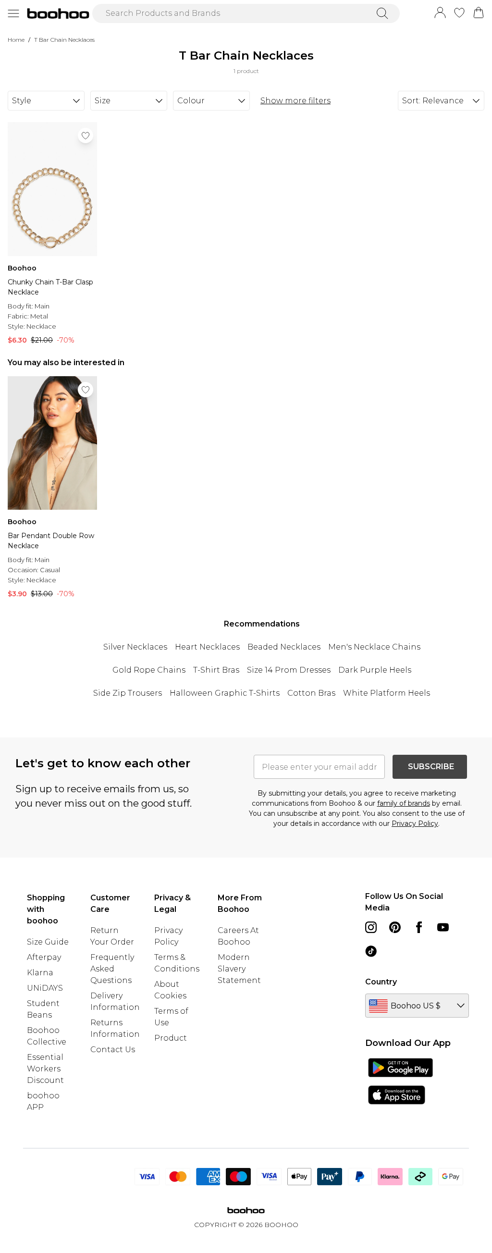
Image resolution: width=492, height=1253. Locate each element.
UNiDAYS (45, 988)
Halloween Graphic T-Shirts (225, 693)
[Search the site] (382, 13)
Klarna (40, 972)
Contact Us (112, 1049)
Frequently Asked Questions (112, 969)
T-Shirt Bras (216, 670)
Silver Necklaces (135, 646)
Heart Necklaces (207, 646)
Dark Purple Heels (374, 670)
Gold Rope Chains (148, 670)
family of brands (403, 803)
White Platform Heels (386, 693)
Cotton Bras (311, 693)
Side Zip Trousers (127, 693)
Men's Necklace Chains (374, 646)
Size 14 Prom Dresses (289, 670)
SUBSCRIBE (431, 766)
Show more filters (295, 100)
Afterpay (44, 957)
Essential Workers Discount (45, 1069)
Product (170, 1038)
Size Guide (48, 941)
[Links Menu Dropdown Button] (13, 13)
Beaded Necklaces (283, 646)
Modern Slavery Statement (239, 969)
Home (16, 39)
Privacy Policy (415, 823)
